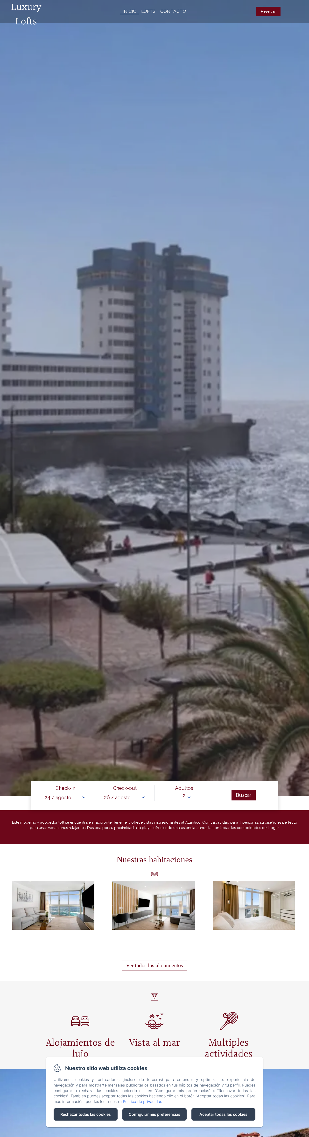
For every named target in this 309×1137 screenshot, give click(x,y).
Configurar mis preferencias (154, 1114)
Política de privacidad (142, 1101)
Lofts (148, 11)
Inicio (129, 11)
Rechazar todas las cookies (85, 1114)
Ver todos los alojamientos (154, 965)
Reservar (268, 11)
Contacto (173, 11)
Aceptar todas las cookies (223, 1114)
